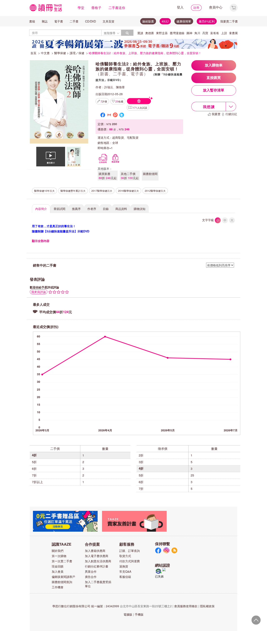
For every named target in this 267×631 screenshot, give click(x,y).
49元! (165, 21)
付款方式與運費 (129, 561)
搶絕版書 (148, 21)
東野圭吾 (162, 33)
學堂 (81, 7)
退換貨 (123, 566)
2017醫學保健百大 (101, 190)
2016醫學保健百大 (128, 190)
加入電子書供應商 (96, 556)
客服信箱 (125, 577)
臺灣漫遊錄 (177, 33)
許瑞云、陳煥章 (114, 87)
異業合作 (91, 571)
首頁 (33, 53)
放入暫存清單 (213, 90)
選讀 (140, 33)
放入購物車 (214, 65)
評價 (104, 101)
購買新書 (108, 176)
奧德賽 (149, 33)
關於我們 (57, 551)
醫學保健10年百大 (44, 190)
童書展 (233, 33)
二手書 (74, 21)
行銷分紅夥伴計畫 (96, 566)
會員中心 (215, 7)
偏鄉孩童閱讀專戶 (63, 577)
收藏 (119, 101)
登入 (180, 7)
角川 (197, 33)
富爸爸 (214, 33)
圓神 (189, 33)
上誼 (224, 33)
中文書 (45, 53)
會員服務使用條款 (186, 606)
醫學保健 (60, 53)
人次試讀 (140, 107)
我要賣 (216, 114)
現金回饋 (57, 566)
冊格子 (96, 7)
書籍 (32, 21)
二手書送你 (116, 7)
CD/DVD (90, 21)
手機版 (139, 614)
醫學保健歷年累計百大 (73, 190)
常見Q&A (125, 571)
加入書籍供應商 (95, 551)
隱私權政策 (207, 606)
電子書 (58, 21)
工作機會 (57, 587)
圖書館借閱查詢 (62, 582)
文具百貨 (108, 21)
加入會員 (57, 571)
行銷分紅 (231, 114)
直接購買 (214, 78)
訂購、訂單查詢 (129, 551)
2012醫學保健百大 (155, 190)
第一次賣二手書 (62, 561)
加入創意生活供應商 (98, 561)
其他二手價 (130, 176)
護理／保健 (77, 53)
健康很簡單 (183, 21)
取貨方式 (125, 556)
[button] (233, 7)
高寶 (205, 33)
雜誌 (45, 21)
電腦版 (127, 614)
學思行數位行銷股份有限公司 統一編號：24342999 (85, 606)
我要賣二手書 (229, 21)
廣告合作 (91, 577)
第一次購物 (59, 556)
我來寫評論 (38, 292)
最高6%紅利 (207, 21)
